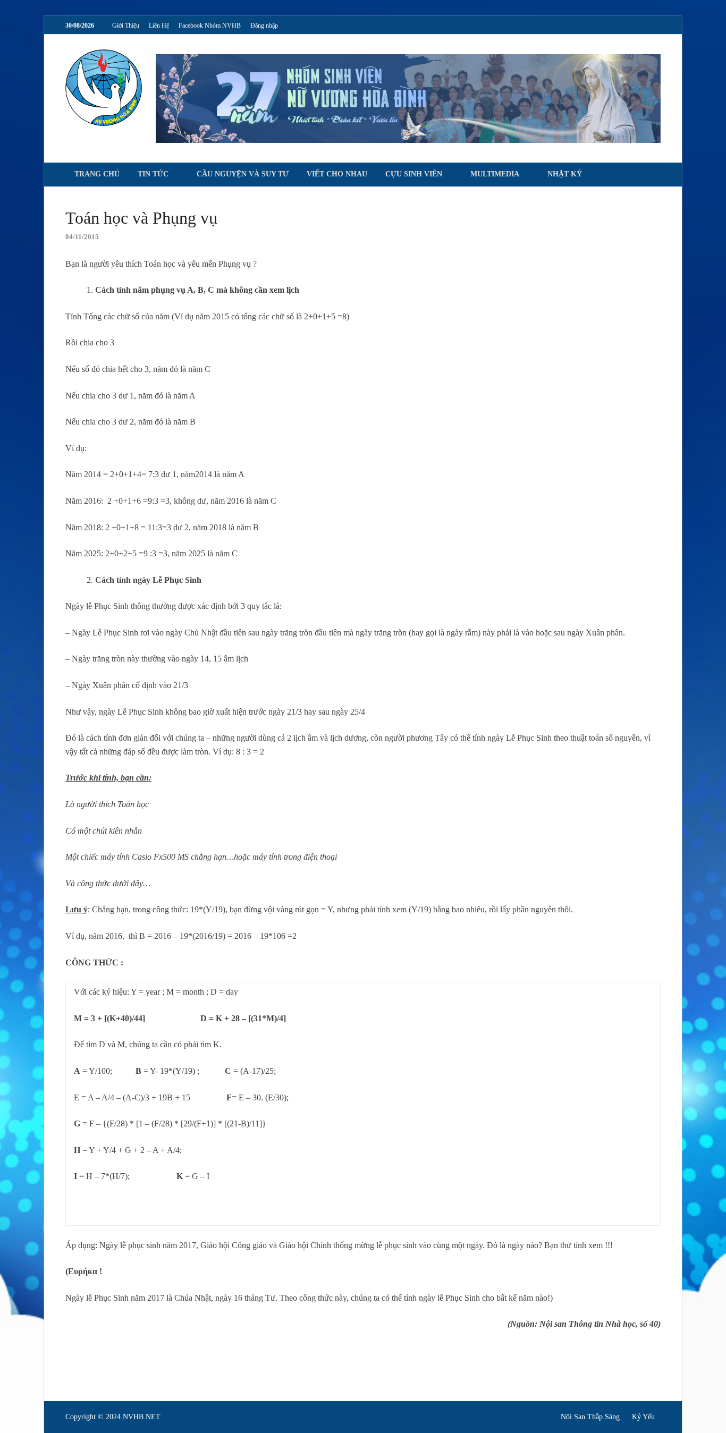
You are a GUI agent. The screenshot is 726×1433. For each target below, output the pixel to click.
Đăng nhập (264, 25)
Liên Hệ (159, 25)
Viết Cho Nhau (337, 174)
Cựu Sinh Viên (413, 174)
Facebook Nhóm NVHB (210, 25)
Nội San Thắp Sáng (590, 1417)
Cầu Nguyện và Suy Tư (243, 174)
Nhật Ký (564, 174)
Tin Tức (153, 174)
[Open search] (655, 175)
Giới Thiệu (125, 25)
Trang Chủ (97, 174)
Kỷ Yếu (643, 1417)
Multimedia (494, 174)
